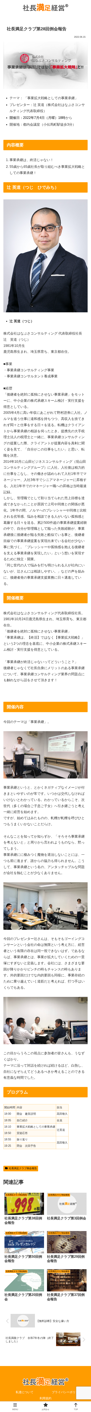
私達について (24, 1392)
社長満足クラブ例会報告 (23, 1168)
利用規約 (45, 1398)
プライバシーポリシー (66, 1392)
